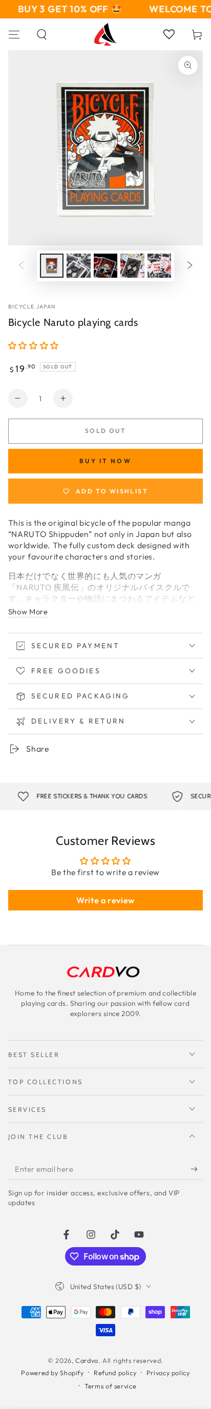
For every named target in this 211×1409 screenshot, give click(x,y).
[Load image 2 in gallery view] (78, 266)
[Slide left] (21, 266)
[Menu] (14, 34)
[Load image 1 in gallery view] (52, 266)
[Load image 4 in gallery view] (132, 266)
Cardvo (86, 1360)
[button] (42, 34)
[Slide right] (190, 266)
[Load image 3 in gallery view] (105, 266)
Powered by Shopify (52, 1373)
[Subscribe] (197, 1169)
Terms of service (110, 1386)
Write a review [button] (105, 900)
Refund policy (115, 1373)
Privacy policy (168, 1373)
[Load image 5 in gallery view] (159, 266)
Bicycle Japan (32, 306)
